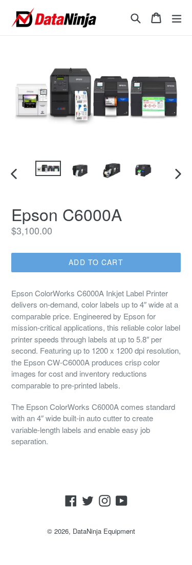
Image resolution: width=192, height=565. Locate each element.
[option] (48, 168)
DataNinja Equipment (104, 531)
